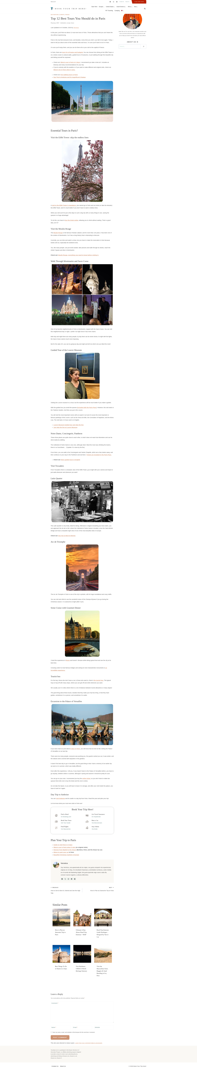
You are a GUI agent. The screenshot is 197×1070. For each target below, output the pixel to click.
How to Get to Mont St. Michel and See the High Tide (65, 890)
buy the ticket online (71, 220)
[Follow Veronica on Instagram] (68, 879)
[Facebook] (110, 2)
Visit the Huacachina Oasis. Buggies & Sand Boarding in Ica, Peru (102, 970)
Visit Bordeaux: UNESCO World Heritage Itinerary (81, 968)
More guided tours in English (70, 460)
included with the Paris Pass (86, 407)
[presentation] (61, 917)
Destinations (55, 14)
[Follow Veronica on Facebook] (62, 879)
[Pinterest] (117, 2)
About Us (127, 1)
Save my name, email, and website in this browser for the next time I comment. (73, 1032)
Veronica (76, 27)
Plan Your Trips (139, 1)
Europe (62, 14)
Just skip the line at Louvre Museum (65, 427)
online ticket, (86, 778)
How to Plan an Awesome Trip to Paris (102, 889)
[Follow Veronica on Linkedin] (71, 879)
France (67, 14)
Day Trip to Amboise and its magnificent (69, 77)
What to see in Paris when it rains (64, 847)
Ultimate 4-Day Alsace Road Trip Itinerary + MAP (81, 932)
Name (53, 1027)
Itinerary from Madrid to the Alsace (64, 850)
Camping (117, 10)
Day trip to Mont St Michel (66, 535)
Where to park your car (61, 852)
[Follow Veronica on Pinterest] (74, 879)
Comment (54, 1003)
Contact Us (121, 1)
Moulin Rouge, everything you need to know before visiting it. (78, 255)
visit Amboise (60, 798)
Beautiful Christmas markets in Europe (66, 855)
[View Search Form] (144, 8)
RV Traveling (109, 10)
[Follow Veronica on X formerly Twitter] (65, 879)
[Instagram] (113, 2)
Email (75, 1027)
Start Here (94, 6)
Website (97, 1027)
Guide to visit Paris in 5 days (62, 845)
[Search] (143, 46)
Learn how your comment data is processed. (88, 1043)
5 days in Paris (75, 748)
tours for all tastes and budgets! (72, 52)
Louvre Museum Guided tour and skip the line (68, 425)
